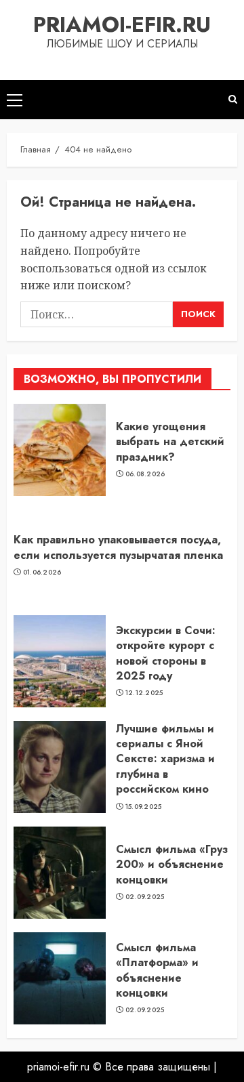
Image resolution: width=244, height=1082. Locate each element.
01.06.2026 (42, 572)
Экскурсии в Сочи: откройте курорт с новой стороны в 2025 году (166, 653)
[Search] (232, 99)
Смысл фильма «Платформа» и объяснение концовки (157, 970)
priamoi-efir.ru (122, 24)
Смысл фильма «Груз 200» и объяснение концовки (172, 864)
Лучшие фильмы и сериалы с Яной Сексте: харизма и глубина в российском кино (165, 759)
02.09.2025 (145, 897)
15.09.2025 (143, 807)
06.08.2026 (145, 474)
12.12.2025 (144, 693)
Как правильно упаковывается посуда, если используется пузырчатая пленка (118, 547)
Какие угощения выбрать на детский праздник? (170, 442)
